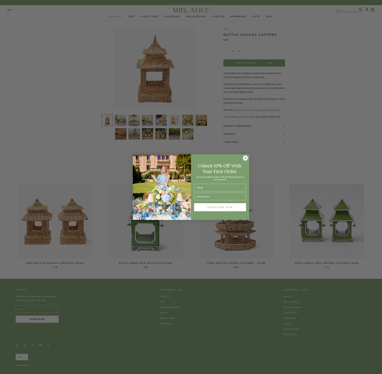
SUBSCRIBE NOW (220, 207)
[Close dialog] (245, 158)
